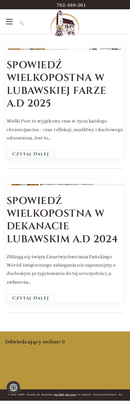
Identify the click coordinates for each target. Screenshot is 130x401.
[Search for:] (19, 21)
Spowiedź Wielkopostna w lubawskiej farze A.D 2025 (56, 84)
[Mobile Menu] (10, 21)
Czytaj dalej (33, 153)
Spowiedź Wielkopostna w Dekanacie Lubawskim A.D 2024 (62, 220)
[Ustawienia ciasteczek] (13, 387)
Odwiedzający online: (33, 342)
